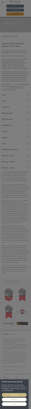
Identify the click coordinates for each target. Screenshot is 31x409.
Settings (14, 404)
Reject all (14, 399)
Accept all (14, 395)
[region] (14, 394)
